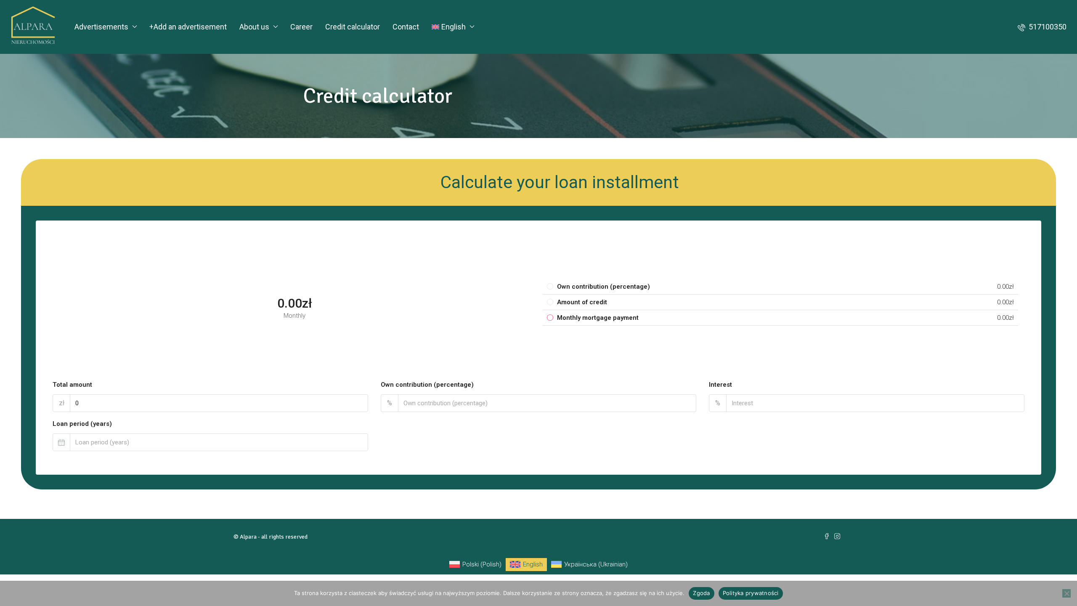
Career (301, 26)
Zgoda (701, 593)
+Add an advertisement (188, 26)
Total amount (72, 384)
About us (254, 26)
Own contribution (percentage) (427, 384)
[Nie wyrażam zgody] (1066, 593)
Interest (720, 384)
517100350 (1046, 26)
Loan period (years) (82, 424)
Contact (406, 26)
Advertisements (101, 26)
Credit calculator (352, 26)
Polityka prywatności (751, 593)
